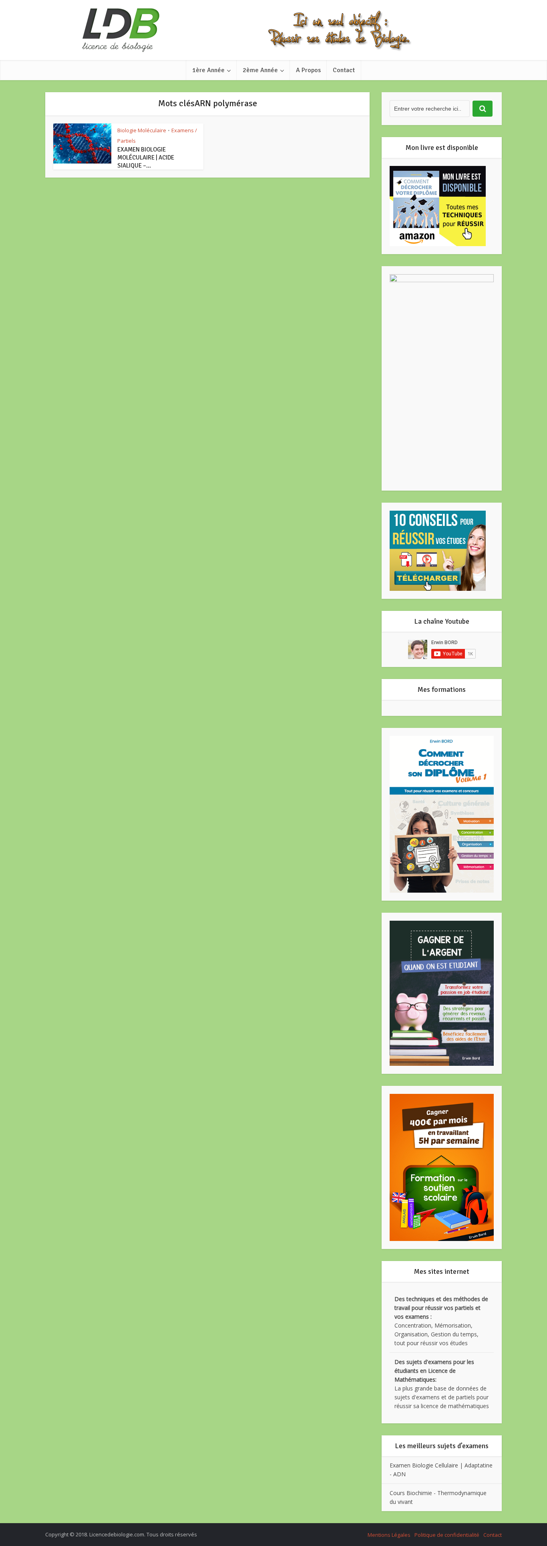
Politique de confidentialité (446, 1534)
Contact (344, 70)
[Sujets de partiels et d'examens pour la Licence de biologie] (273, 30)
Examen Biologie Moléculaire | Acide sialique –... (145, 157)
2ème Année (260, 70)
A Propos (308, 70)
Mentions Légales (389, 1534)
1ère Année (208, 70)
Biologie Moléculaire (141, 130)
